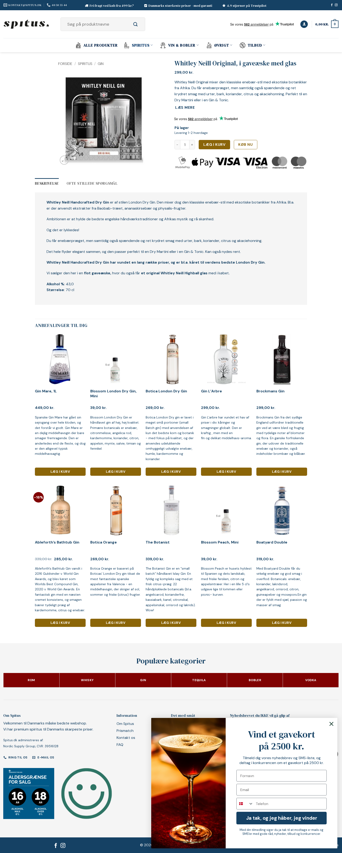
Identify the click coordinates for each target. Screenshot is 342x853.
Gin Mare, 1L (46, 391)
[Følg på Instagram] (336, 5)
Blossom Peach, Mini (219, 542)
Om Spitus (125, 723)
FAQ (120, 744)
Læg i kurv (214, 144)
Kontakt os (126, 737)
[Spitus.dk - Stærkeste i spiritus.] (26, 24)
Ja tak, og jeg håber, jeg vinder (281, 818)
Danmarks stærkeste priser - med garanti (180, 5)
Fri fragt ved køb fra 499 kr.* (112, 5)
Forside (65, 63)
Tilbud (255, 45)
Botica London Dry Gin (166, 391)
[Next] (141, 121)
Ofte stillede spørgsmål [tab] (92, 183)
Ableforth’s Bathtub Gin (57, 542)
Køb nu (245, 144)
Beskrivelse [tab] (47, 183)
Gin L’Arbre (211, 391)
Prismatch (125, 730)
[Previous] (66, 121)
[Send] (140, 24)
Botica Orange (103, 542)
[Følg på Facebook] (331, 5)
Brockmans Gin (270, 391)
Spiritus (141, 45)
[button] (304, 24)
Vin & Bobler (181, 45)
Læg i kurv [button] (60, 471)
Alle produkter (101, 45)
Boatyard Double (271, 542)
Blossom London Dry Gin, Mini (113, 393)
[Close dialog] (331, 724)
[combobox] (245, 803)
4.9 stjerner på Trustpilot (246, 5)
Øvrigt (221, 45)
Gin (101, 63)
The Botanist (158, 542)
